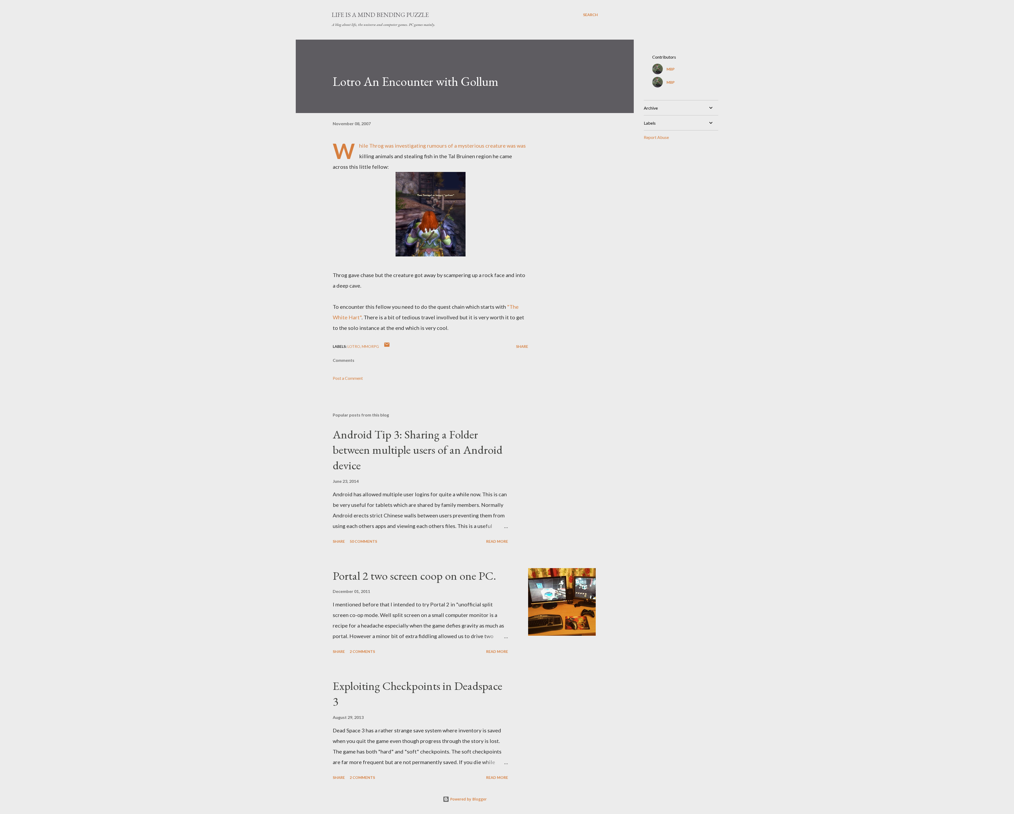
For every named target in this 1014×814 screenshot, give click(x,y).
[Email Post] (387, 346)
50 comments (363, 541)
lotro (354, 346)
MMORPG (370, 346)
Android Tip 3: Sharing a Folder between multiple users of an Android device (418, 450)
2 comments (362, 651)
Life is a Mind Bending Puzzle (380, 15)
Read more (497, 541)
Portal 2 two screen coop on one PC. (414, 575)
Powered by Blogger (468, 799)
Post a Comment (348, 378)
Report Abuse (656, 137)
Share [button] (522, 346)
